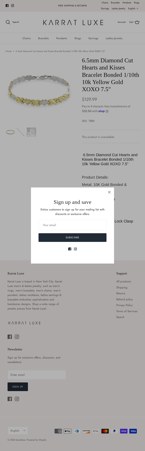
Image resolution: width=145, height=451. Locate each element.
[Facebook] (69, 249)
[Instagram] (75, 249)
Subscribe (72, 237)
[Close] (109, 192)
